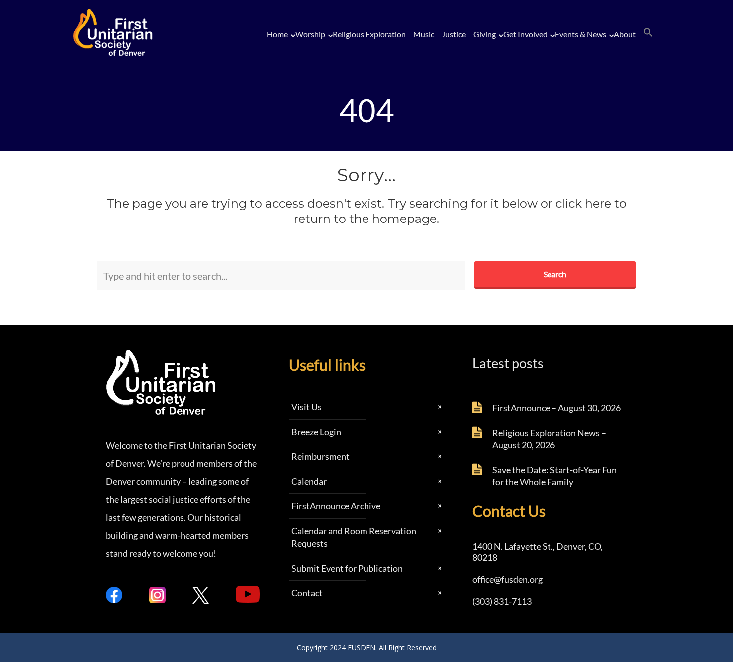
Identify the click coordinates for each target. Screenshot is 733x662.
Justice (454, 34)
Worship (310, 34)
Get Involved (525, 34)
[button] (648, 32)
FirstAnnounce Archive (335, 505)
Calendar (309, 481)
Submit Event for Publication (347, 568)
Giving (484, 34)
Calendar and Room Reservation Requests (353, 537)
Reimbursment (320, 456)
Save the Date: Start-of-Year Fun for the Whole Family (554, 476)
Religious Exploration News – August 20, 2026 (549, 438)
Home (277, 34)
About (625, 34)
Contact (307, 592)
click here (583, 203)
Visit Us (306, 406)
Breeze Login (316, 431)
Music (423, 34)
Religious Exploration (369, 34)
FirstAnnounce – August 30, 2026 (556, 407)
